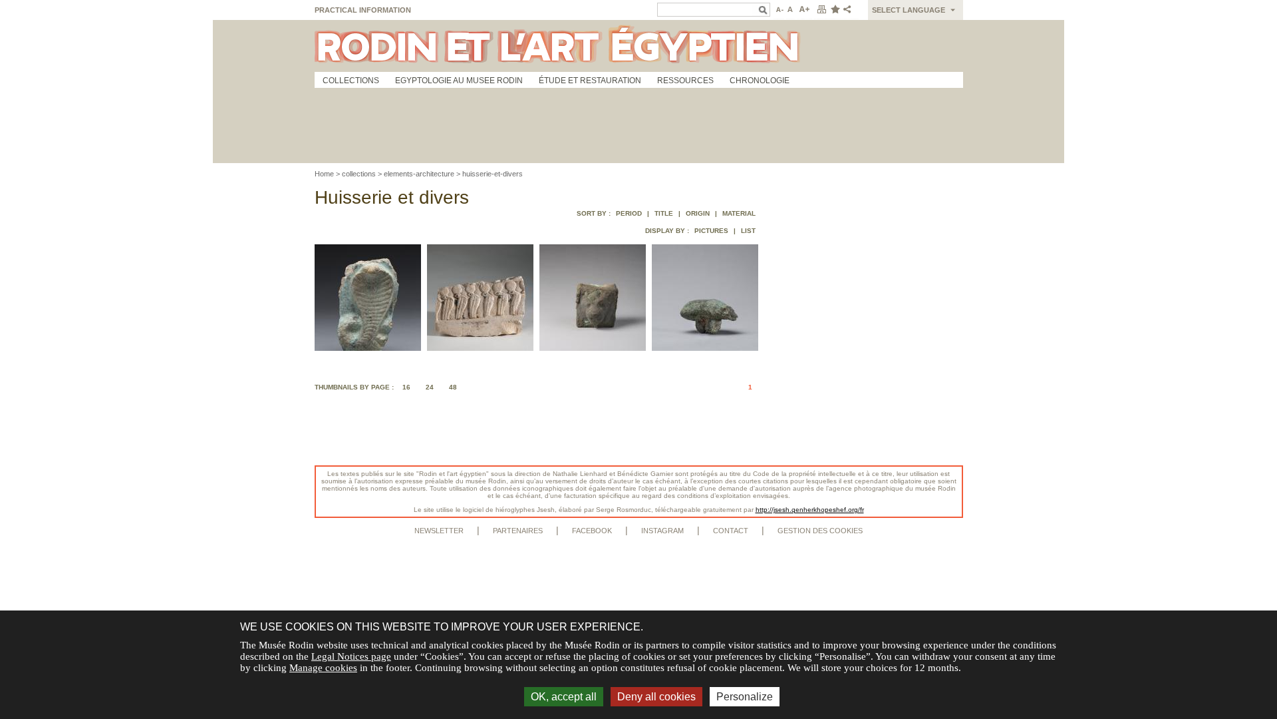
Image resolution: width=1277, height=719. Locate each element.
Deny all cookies (656, 696)
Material (739, 213)
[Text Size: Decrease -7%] (778, 10)
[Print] (821, 10)
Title (663, 213)
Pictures (711, 230)
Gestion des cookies (820, 531)
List (748, 230)
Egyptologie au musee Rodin (459, 80)
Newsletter (439, 531)
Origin (698, 213)
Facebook (592, 531)
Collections (351, 80)
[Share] (850, 10)
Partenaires (518, 531)
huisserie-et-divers (492, 174)
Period (629, 213)
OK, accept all (564, 696)
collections (359, 174)
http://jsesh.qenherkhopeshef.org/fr (810, 509)
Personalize (744, 696)
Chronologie (759, 80)
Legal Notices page (351, 656)
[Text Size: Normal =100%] (790, 10)
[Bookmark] (835, 10)
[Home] (639, 46)
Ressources (685, 80)
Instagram (662, 531)
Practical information (363, 10)
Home (324, 174)
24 (430, 387)
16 (406, 387)
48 (453, 387)
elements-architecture (419, 174)
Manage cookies (323, 667)
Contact (730, 531)
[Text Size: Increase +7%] (804, 10)
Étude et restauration (590, 80)
